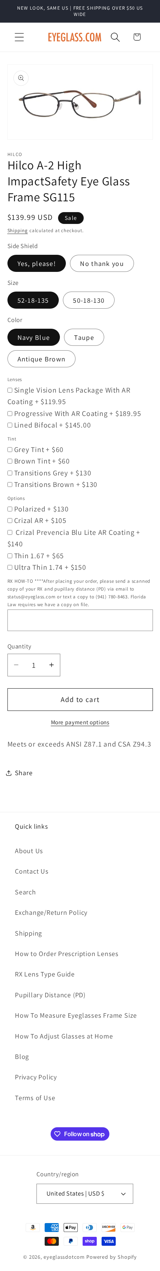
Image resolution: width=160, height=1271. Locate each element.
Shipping (17, 230)
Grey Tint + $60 (39, 449)
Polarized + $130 (41, 509)
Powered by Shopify (111, 1256)
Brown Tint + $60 (42, 461)
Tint (11, 439)
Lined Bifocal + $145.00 (52, 425)
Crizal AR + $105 (40, 520)
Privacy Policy (36, 1076)
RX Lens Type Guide (45, 973)
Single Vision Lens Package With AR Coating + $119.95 (69, 396)
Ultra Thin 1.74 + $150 (50, 567)
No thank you (102, 263)
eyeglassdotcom (64, 1256)
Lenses (14, 379)
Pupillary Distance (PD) (50, 994)
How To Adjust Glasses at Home (64, 1035)
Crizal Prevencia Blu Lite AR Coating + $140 (73, 538)
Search (25, 891)
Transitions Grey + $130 (53, 473)
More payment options (80, 722)
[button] (19, 37)
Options (16, 498)
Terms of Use (35, 1097)
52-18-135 (33, 300)
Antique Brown (41, 358)
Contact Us (32, 871)
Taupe (84, 337)
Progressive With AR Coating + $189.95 (77, 413)
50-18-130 (89, 300)
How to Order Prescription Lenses (67, 953)
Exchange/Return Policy (51, 912)
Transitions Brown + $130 (56, 484)
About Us (29, 850)
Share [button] (24, 772)
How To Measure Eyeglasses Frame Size (76, 1015)
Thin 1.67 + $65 (39, 555)
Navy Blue (33, 337)
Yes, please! (36, 263)
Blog (22, 1056)
